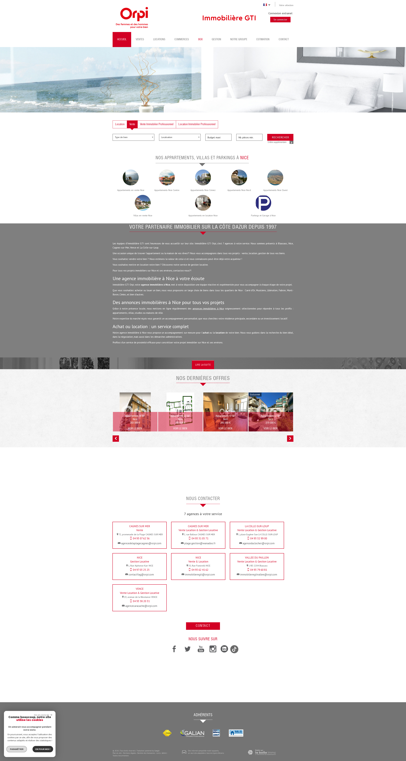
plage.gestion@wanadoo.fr (200, 543)
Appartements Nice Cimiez (203, 190)
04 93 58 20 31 (141, 601)
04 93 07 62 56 (141, 538)
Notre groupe (238, 39)
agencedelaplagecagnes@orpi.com (141, 543)
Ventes (140, 39)
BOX (200, 39)
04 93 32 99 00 (258, 538)
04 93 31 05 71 (200, 538)
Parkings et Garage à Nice (263, 215)
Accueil (122, 39)
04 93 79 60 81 (258, 570)
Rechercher (280, 137)
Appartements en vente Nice (130, 190)
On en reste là (41, 714)
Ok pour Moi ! (42, 749)
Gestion (216, 39)
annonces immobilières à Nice (208, 308)
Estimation (262, 39)
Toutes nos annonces (121, 756)
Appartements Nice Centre (166, 190)
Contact (284, 39)
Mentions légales (129, 753)
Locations (159, 39)
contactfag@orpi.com (141, 574)
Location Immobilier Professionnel (197, 124)
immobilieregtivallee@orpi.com (258, 574)
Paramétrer (16, 749)
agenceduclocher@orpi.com (259, 543)
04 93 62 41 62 (200, 570)
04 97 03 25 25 (141, 570)
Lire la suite (203, 364)
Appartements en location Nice (203, 215)
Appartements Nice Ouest (275, 190)
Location (119, 124)
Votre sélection (286, 5)
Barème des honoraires (146, 753)
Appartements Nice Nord (239, 190)
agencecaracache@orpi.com (141, 606)
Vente (132, 124)
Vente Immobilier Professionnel (157, 124)
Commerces (181, 39)
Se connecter (280, 19)
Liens (158, 753)
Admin (164, 753)
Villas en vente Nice (142, 215)
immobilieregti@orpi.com (200, 574)
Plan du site (117, 753)
